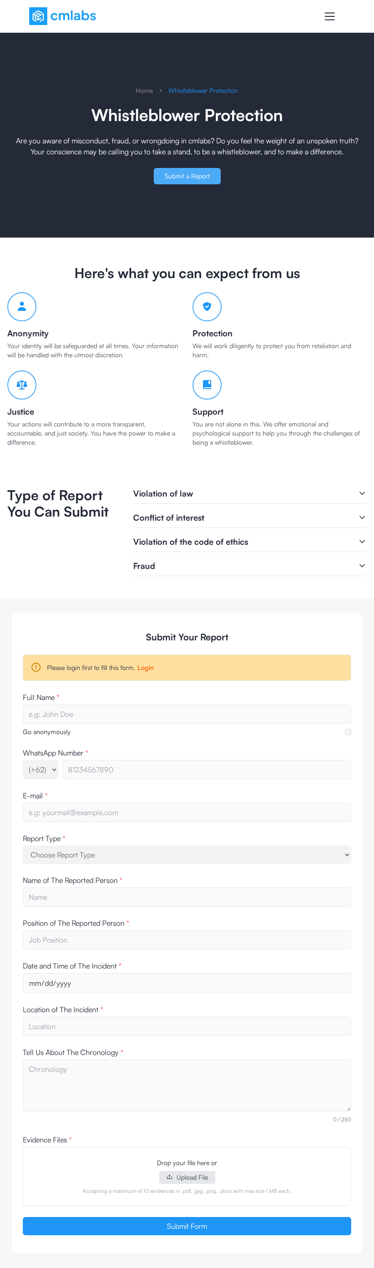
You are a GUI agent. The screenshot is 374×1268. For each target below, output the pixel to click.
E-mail (35, 795)
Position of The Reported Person (76, 923)
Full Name (41, 697)
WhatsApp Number (55, 752)
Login (145, 667)
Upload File (192, 1177)
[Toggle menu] (329, 16)
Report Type (44, 838)
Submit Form (187, 1226)
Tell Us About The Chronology (73, 1052)
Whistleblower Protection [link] (203, 90)
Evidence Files (47, 1139)
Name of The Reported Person (72, 880)
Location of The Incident (63, 1009)
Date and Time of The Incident (72, 965)
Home (144, 90)
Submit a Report (187, 176)
